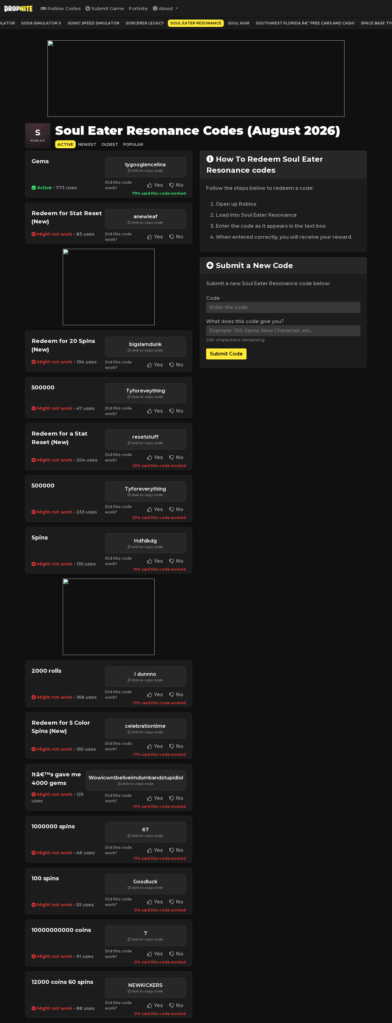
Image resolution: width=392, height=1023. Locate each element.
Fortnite (138, 8)
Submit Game (107, 8)
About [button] (165, 8)
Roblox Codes (63, 8)
